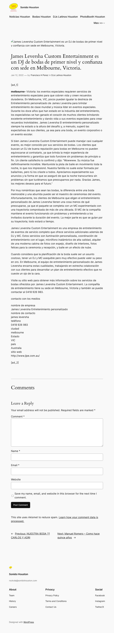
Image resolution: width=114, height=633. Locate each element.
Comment (18, 416)
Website (16, 479)
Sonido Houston (29, 7)
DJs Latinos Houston (61, 75)
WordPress (28, 622)
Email (15, 465)
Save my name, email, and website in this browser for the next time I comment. (56, 495)
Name (15, 451)
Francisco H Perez (39, 75)
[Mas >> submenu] (104, 23)
